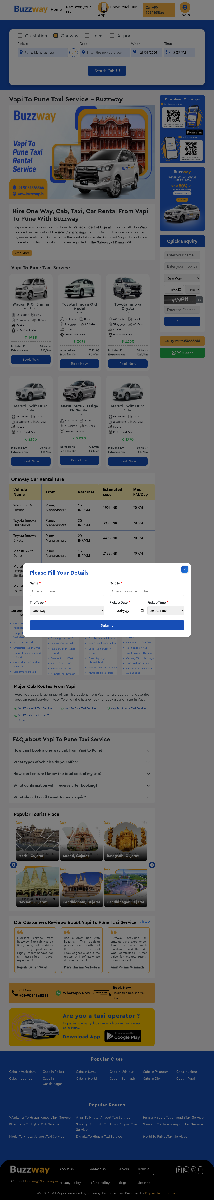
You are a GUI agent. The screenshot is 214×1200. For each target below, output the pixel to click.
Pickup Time (157, 602)
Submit (107, 625)
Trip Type (38, 602)
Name (35, 583)
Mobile (116, 583)
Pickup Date (120, 602)
